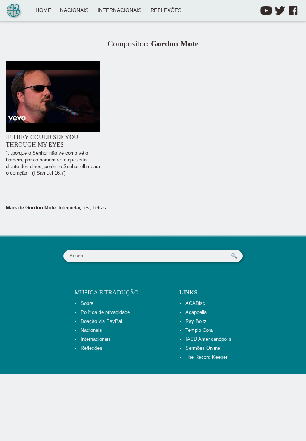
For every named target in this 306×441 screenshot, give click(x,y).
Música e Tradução (107, 292)
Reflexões (165, 10)
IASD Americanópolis (208, 339)
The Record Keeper (206, 357)
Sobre (87, 303)
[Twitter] (280, 10)
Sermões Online (202, 348)
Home (43, 10)
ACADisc (195, 303)
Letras (99, 207)
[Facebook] (293, 10)
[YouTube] (266, 10)
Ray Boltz (196, 321)
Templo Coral (199, 330)
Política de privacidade (105, 312)
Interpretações (74, 207)
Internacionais (119, 10)
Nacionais (74, 10)
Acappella (196, 312)
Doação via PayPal (101, 321)
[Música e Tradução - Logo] (13, 11)
